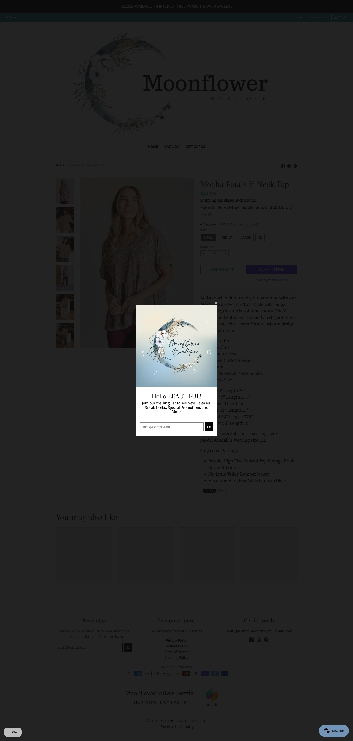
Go (209, 427)
